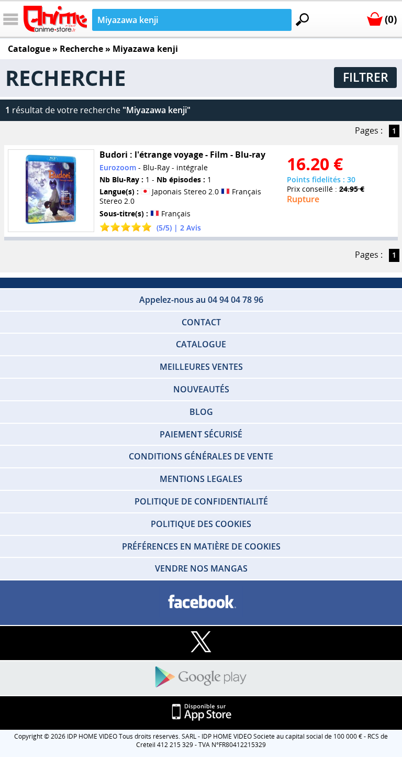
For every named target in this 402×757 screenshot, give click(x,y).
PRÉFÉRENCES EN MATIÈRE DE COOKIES (201, 546)
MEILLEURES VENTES (201, 366)
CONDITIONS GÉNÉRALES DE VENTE (201, 456)
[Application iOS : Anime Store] (201, 712)
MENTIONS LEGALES (201, 479)
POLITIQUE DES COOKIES (201, 524)
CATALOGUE (201, 344)
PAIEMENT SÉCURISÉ (201, 434)
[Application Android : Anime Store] (201, 677)
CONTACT (201, 322)
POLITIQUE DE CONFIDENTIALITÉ (201, 501)
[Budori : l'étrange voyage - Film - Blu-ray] (51, 190)
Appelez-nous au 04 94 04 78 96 (201, 299)
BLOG (201, 412)
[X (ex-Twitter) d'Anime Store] (201, 642)
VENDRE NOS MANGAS (201, 568)
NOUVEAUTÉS (201, 389)
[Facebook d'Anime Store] (201, 602)
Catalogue (29, 48)
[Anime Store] (55, 19)
